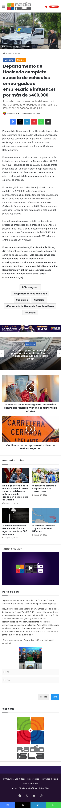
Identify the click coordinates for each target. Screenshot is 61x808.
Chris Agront (30, 287)
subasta (31, 312)
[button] (30, 658)
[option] (30, 353)
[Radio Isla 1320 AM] (19, 6)
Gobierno (9, 60)
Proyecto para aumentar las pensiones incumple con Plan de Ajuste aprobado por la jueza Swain (30, 355)
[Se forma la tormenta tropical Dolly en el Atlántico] (45, 515)
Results (43, 697)
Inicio (14, 788)
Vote (55, 697)
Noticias (16, 53)
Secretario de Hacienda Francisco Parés (31, 306)
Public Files (44, 788)
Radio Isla (11, 113)
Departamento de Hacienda (31, 293)
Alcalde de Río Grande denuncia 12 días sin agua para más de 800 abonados (14, 530)
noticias (39, 299)
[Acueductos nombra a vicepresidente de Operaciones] (45, 475)
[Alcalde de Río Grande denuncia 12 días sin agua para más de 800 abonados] (15, 515)
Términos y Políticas (28, 788)
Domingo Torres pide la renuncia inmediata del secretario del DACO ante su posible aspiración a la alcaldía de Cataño (15, 492)
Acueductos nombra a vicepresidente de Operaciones (44, 488)
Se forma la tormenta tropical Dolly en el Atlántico (43, 528)
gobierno (22, 299)
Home (8, 53)
